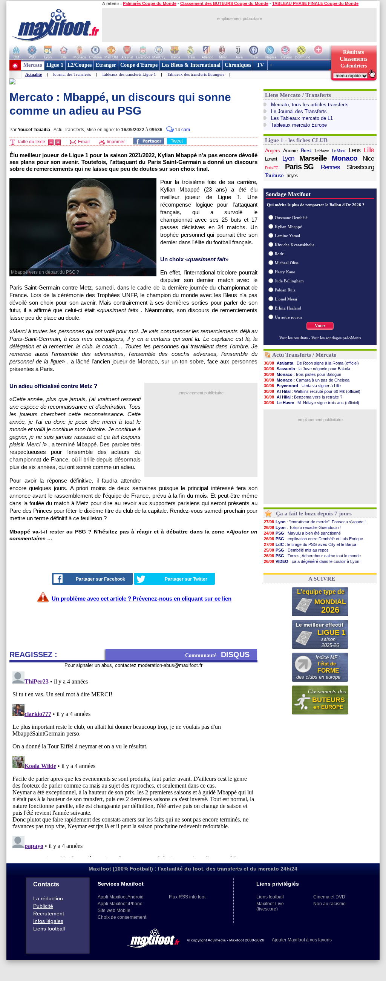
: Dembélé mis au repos (296, 550)
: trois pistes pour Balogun (302, 374)
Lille (369, 150)
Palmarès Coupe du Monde (149, 3)
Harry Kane (285, 272)
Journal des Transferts (72, 74)
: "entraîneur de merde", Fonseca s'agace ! (315, 522)
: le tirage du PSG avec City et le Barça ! (311, 544)
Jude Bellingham (289, 281)
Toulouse (274, 175)
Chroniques (238, 65)
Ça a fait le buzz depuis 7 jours (314, 513)
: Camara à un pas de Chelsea (306, 380)
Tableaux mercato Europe (299, 125)
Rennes (330, 167)
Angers (272, 150)
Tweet (177, 141)
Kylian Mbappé (288, 226)
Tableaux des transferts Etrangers (195, 74)
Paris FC (271, 168)
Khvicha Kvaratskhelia (294, 244)
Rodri (280, 253)
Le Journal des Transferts (299, 111)
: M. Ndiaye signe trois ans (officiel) (311, 402)
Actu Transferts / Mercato (304, 355)
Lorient (271, 159)
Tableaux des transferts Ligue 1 (129, 74)
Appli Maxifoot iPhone (120, 903)
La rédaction (48, 898)
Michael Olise (287, 263)
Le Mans (338, 151)
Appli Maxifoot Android (121, 897)
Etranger (106, 65)
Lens (354, 150)
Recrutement (48, 913)
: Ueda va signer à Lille (302, 385)
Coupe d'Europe (139, 65)
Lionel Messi (286, 299)
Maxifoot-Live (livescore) (270, 906)
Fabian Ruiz (285, 290)
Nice (368, 158)
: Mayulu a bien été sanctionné (302, 533)
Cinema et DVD (329, 897)
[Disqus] (133, 762)
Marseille (313, 158)
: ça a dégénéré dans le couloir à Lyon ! (312, 561)
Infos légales (48, 921)
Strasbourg (360, 167)
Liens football (49, 929)
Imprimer (115, 141)
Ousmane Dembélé (291, 217)
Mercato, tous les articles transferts (310, 104)
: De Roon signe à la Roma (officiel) (311, 363)
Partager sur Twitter (186, 579)
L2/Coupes (79, 65)
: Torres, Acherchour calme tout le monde (312, 555)
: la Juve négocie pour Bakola (307, 368)
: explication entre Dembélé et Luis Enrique (313, 538)
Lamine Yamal (287, 235)
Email (83, 141)
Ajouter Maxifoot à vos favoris (302, 940)
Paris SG (299, 166)
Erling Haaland (288, 308)
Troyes (291, 175)
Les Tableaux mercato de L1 (302, 118)
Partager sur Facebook (100, 579)
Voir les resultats (293, 338)
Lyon (288, 158)
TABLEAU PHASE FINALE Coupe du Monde (315, 3)
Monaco (344, 158)
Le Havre (322, 151)
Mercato (32, 65)
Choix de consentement (122, 917)
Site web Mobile (114, 910)
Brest (306, 150)
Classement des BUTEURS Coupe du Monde (224, 3)
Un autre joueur (288, 317)
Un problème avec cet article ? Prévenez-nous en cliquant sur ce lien (141, 598)
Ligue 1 (54, 65)
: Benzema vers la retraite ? (303, 397)
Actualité (33, 74)
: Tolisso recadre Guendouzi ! (302, 527)
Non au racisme (329, 903)
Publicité (43, 906)
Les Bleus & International (191, 65)
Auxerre (290, 150)
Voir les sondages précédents (336, 338)
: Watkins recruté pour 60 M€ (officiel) (312, 391)
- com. (177, 129)
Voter (320, 325)
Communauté (217, 654)
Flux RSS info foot (187, 897)
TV (260, 65)
